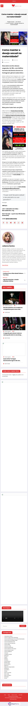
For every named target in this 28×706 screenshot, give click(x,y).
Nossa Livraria (14, 694)
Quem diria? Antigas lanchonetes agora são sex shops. (11, 359)
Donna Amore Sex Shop (17, 111)
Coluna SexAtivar (8, 651)
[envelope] (10, 222)
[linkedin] (7, 222)
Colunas (6, 653)
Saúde (5, 671)
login (14, 374)
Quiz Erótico (6, 669)
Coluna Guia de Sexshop (9, 643)
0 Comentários (6, 62)
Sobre (9, 694)
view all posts (5, 265)
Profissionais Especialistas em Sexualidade (13, 697)
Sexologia (6, 676)
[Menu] (2, 6)
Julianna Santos (7, 60)
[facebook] (3, 222)
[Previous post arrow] (24, 273)
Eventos (6, 658)
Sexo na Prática (7, 675)
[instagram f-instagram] (15, 1)
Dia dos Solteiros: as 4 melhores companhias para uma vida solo (12, 308)
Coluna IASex (7, 644)
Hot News (6, 660)
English (5, 657)
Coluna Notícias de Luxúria (10, 648)
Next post (5, 277)
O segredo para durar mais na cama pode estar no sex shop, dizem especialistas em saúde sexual (12, 334)
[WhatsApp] (18, 222)
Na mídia (20, 694)
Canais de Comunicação (13, 696)
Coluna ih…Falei (7, 646)
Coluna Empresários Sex (9, 641)
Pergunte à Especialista (9, 667)
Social (5, 678)
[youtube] (14, 1)
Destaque (6, 655)
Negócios (6, 665)
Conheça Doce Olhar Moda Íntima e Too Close (13, 274)
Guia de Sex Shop (13, 699)
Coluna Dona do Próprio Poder (10, 640)
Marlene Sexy (7, 662)
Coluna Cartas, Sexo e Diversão (11, 637)
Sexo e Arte (6, 674)
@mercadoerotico (11, 218)
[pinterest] (14, 222)
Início (5, 694)
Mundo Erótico (7, 664)
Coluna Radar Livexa (8, 650)
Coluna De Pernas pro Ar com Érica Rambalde (14, 639)
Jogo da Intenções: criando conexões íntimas (11, 280)
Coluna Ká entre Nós (8, 647)
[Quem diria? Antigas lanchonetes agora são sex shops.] (14, 349)
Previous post (6, 271)
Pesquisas (6, 668)
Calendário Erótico (8, 636)
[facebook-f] (12, 1)
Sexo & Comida (7, 672)
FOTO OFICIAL (17, 174)
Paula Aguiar (8, 331)
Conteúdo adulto (8, 654)
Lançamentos (7, 661)
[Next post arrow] (24, 280)
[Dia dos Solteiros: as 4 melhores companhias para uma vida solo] (14, 297)
